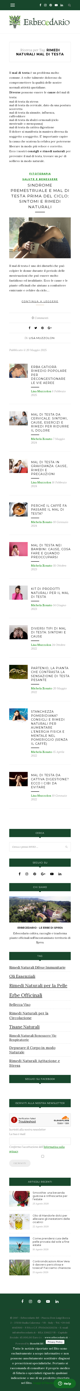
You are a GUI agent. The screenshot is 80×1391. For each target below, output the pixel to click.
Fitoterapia (40, 173)
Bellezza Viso (19, 1004)
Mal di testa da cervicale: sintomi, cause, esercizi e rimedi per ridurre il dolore (50, 422)
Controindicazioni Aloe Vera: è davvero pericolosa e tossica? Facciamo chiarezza (52, 1264)
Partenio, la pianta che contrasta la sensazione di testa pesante (50, 674)
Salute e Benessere (40, 179)
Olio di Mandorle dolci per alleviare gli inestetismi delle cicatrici (51, 1219)
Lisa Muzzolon (42, 338)
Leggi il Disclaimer (46, 1383)
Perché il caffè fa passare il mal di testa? (49, 509)
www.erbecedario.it (56, 1337)
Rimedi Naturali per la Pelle (38, 985)
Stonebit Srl (36, 1343)
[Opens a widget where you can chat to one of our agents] (64, 1384)
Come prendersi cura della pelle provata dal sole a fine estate (51, 1242)
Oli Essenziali (22, 976)
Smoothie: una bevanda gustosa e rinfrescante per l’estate (50, 1196)
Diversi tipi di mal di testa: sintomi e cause (48, 632)
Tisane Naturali (24, 1027)
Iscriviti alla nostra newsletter (27, 1129)
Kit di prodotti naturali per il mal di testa (50, 593)
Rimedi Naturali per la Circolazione (28, 1015)
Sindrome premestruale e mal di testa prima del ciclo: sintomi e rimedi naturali (40, 196)
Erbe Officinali (25, 995)
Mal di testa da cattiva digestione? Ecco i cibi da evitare (50, 781)
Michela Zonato (41, 439)
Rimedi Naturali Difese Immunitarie (37, 967)
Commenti (40, 318)
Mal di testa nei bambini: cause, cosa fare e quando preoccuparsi (51, 551)
